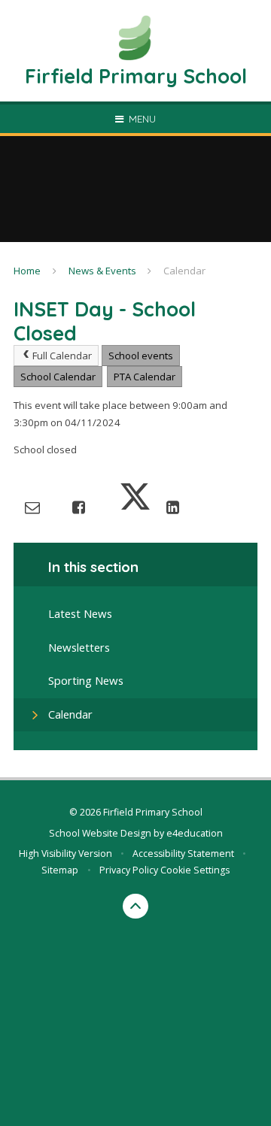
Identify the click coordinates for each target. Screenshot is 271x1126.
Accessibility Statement (183, 853)
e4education (194, 833)
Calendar (184, 270)
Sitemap (59, 870)
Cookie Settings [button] (195, 870)
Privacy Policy (128, 870)
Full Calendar (62, 355)
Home (27, 270)
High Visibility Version (65, 853)
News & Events (102, 270)
